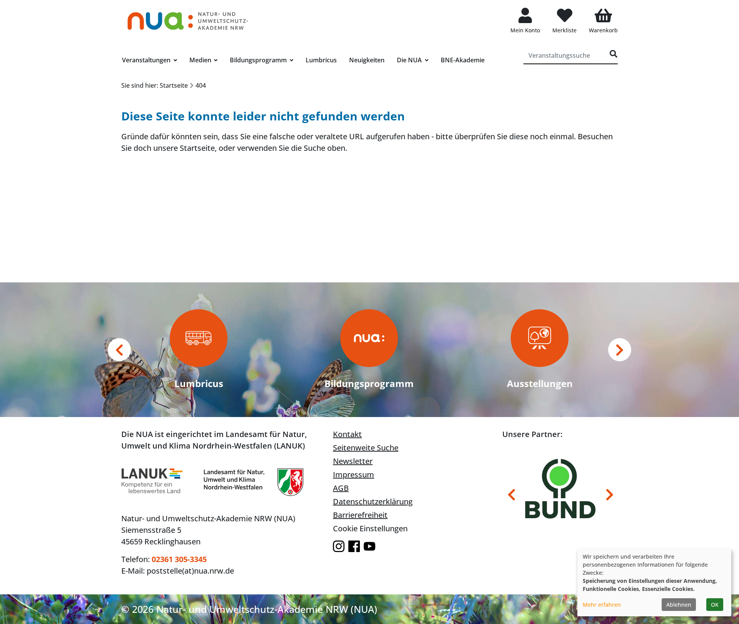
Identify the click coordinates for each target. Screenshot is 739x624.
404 (201, 85)
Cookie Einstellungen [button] (370, 528)
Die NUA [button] (410, 60)
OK (715, 604)
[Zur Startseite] (187, 17)
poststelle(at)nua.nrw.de (190, 571)
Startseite (197, 148)
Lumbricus (321, 60)
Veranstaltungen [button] (147, 60)
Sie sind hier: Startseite (154, 85)
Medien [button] (201, 60)
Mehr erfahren (602, 604)
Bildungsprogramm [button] (259, 60)
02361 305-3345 (179, 559)
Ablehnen (678, 604)
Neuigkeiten (367, 60)
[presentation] (119, 349)
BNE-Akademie (463, 60)
